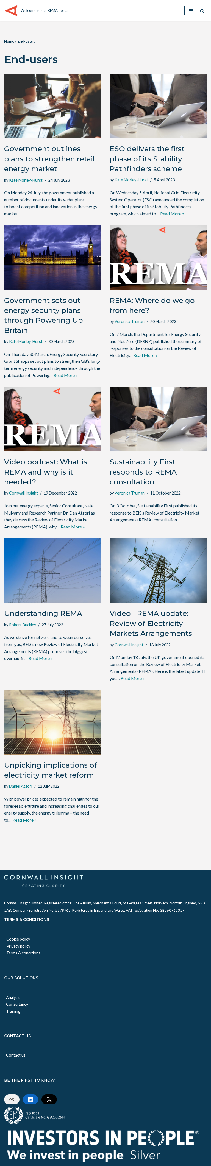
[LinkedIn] (30, 1099)
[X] (49, 1099)
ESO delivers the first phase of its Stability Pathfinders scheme (147, 158)
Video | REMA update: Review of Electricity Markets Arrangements (151, 623)
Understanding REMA (43, 613)
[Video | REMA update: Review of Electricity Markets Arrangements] (158, 570)
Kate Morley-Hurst (26, 180)
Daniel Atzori (20, 786)
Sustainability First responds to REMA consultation (143, 472)
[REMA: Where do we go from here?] (158, 257)
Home (9, 41)
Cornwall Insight (23, 493)
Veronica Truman (130, 321)
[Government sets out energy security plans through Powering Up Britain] (52, 257)
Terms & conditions (23, 953)
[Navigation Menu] (190, 10)
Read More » (172, 213)
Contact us (16, 1055)
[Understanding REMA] (52, 570)
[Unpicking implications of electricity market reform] (52, 722)
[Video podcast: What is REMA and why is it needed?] (52, 419)
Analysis (13, 997)
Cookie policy (18, 939)
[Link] (12, 1099)
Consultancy (17, 1004)
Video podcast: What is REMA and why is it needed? (45, 472)
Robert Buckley (22, 624)
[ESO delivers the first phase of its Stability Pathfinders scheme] (158, 106)
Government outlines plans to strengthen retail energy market (49, 158)
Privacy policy (18, 946)
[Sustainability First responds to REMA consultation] (158, 419)
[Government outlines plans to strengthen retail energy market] (52, 106)
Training (13, 1011)
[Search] (202, 11)
